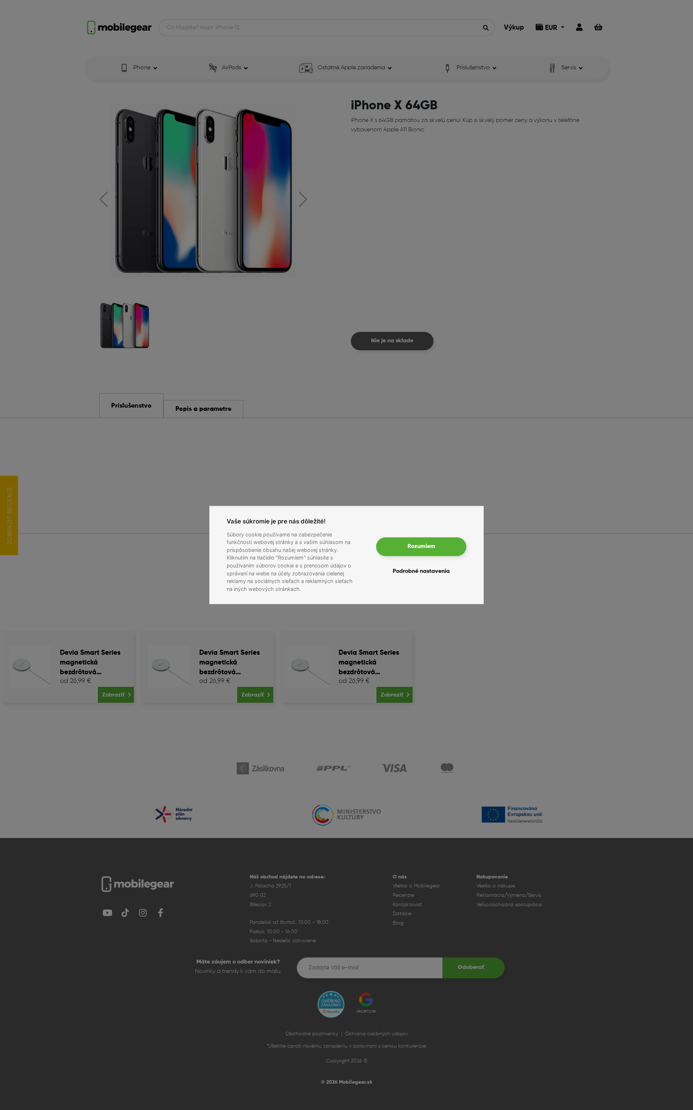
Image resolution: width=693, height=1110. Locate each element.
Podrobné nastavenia (421, 571)
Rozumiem (421, 546)
